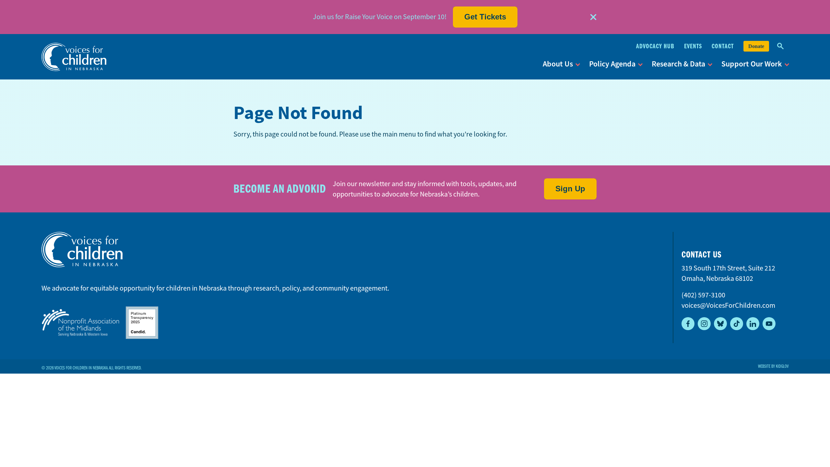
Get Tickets (485, 16)
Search (780, 46)
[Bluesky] (720, 323)
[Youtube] (769, 323)
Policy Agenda (612, 64)
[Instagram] (704, 323)
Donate (756, 46)
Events (693, 46)
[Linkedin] (752, 323)
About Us (558, 64)
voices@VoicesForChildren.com (728, 305)
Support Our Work (751, 64)
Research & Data (678, 64)
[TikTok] (736, 323)
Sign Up (570, 188)
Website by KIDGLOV (773, 366)
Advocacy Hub (655, 46)
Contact (723, 46)
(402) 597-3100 (703, 295)
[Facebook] (688, 323)
